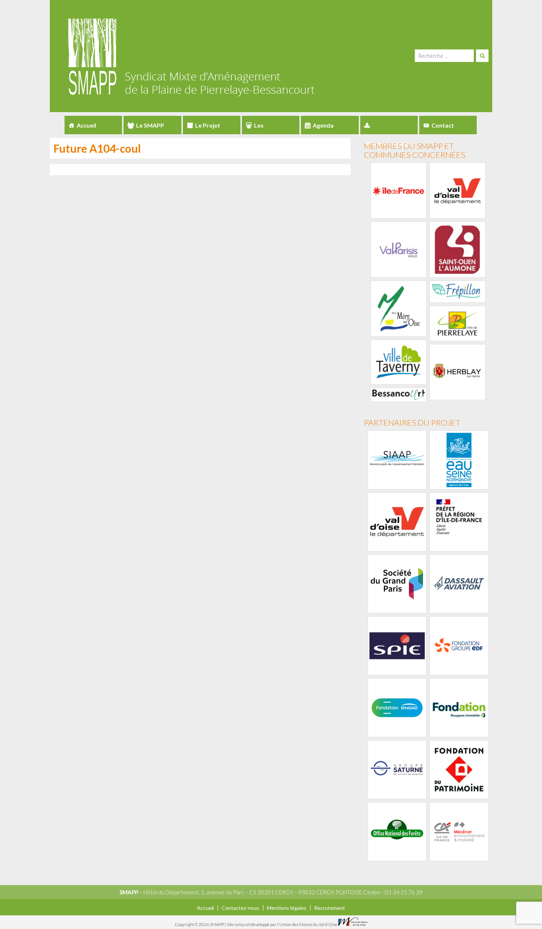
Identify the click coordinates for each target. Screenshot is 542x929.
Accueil (86, 125)
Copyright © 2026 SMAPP (200, 924)
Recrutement (329, 908)
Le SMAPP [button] (150, 125)
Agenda (323, 125)
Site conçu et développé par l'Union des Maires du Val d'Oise (282, 924)
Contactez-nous (240, 908)
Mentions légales (286, 908)
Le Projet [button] (207, 125)
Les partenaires (262, 128)
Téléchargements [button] (389, 125)
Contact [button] (442, 125)
